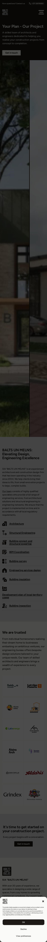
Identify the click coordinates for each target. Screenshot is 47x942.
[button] (43, 901)
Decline (23, 929)
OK (23, 922)
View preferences (23, 936)
